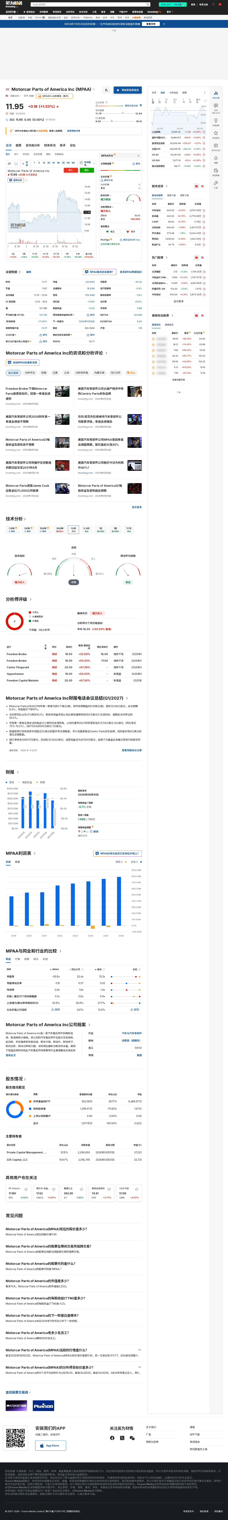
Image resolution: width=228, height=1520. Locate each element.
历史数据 (37, 154)
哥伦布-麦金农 (43, 1188)
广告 (148, 1434)
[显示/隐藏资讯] (81, 163)
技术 (63, 145)
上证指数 (156, 132)
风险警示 (218, 1511)
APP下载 (195, 1434)
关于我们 (151, 1427)
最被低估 (156, 324)
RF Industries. (16, 1188)
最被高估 (169, 324)
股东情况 (14, 1078)
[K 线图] (9, 164)
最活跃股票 (157, 195)
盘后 (66, 17)
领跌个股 (184, 195)
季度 (17, 861)
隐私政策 (204, 1511)
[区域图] (16, 164)
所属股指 (59, 154)
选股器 (21, 17)
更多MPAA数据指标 (131, 271)
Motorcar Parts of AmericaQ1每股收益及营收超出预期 (100, 488)
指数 (163, 92)
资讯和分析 (33, 145)
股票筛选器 (137, 11)
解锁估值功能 (131, 105)
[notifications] (213, 4)
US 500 (156, 160)
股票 (10, 17)
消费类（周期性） (132, 1040)
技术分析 (14, 518)
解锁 (57, 1009)
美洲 (98, 17)
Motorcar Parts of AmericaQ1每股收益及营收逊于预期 (28, 442)
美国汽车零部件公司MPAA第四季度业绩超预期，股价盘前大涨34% (100, 442)
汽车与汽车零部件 (132, 1033)
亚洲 (120, 17)
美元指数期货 (158, 166)
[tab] (13, 529)
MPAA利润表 (18, 853)
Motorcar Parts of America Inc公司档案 (46, 1024)
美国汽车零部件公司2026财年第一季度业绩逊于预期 (28, 419)
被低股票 (148, 17)
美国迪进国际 (98, 1188)
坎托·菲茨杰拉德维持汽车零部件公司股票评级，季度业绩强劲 (99, 419)
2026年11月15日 (87, 321)
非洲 (127, 17)
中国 (30, 17)
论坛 (73, 145)
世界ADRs (75, 17)
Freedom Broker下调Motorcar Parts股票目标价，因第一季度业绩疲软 (28, 393)
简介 (16, 154)
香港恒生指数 (158, 143)
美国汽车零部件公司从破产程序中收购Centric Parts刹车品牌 (101, 391)
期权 (48, 154)
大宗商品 (173, 92)
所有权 (26, 154)
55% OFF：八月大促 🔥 (173, 4)
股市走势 (157, 186)
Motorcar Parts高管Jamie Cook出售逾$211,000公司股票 (27, 488)
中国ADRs (88, 17)
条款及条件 (188, 1511)
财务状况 (50, 145)
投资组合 (195, 1441)
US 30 (155, 154)
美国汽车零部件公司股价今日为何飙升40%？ (101, 465)
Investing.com (85, 473)
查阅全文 (11, 1055)
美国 (139, 1055)
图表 (18, 145)
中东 (112, 17)
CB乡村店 (124, 1188)
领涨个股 (171, 195)
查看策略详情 (73, 130)
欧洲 (105, 17)
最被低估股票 (160, 315)
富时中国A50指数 (160, 137)
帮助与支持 (152, 1441)
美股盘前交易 (54, 17)
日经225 (156, 149)
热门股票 (157, 257)
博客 (192, 1427)
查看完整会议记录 (132, 750)
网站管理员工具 (198, 1449)
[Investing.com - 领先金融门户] (14, 4)
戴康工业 (68, 1188)
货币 (154, 92)
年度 (8, 861)
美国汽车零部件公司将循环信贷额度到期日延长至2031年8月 (28, 465)
